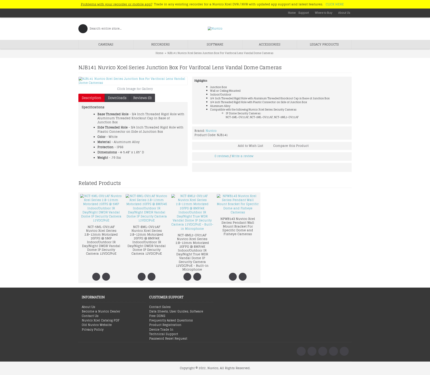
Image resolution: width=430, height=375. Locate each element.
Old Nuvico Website (97, 325)
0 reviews (222, 156)
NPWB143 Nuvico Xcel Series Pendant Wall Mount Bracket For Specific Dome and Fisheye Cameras (237, 226)
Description (91, 98)
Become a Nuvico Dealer (101, 312)
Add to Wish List (250, 145)
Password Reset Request (168, 339)
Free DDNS (157, 316)
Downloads (117, 98)
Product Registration (165, 325)
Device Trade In (161, 330)
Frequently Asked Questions (171, 321)
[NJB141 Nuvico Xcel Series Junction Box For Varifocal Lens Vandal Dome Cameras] (133, 81)
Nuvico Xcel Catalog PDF (100, 321)
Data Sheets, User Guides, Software (176, 312)
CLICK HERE (335, 4)
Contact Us (90, 316)
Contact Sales (160, 307)
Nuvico (211, 130)
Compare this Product (291, 145)
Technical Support (163, 334)
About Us (88, 307)
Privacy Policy (92, 330)
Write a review (242, 156)
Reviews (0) (142, 98)
